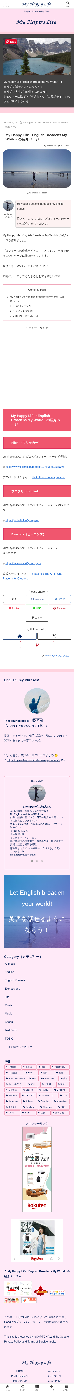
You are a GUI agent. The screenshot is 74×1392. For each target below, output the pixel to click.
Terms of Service (38, 1341)
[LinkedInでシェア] (37, 1071)
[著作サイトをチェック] (20, 636)
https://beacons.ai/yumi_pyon (23, 563)
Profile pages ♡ (20, 1376)
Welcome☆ (54, 1371)
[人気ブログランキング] (40, 1294)
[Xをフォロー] (54, 636)
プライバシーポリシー (29, 1322)
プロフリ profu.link (23, 310)
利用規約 (51, 1322)
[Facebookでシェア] (12, 1061)
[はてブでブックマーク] (29, 1061)
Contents (33, 289)
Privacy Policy (13, 1341)
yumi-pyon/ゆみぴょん (37, 806)
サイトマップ (54, 1376)
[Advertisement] (37, 367)
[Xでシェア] (12, 1052)
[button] (37, 618)
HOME (20, 1371)
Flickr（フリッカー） (24, 305)
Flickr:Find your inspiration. (48, 477)
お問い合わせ (20, 1381)
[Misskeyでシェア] (62, 1052)
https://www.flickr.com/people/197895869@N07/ (35, 466)
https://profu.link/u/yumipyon (22, 520)
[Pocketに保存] (45, 1061)
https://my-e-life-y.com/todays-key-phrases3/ (33, 760)
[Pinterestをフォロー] (37, 644)
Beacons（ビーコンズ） (26, 315)
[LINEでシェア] (62, 1061)
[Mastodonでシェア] (29, 1052)
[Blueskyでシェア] (45, 1052)
